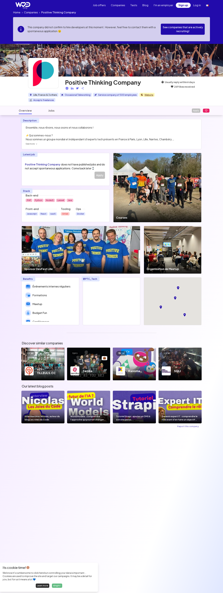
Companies (118, 5)
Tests (133, 5)
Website (148, 94)
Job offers (99, 5)
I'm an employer (163, 5)
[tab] (25, 110)
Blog (145, 5)
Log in (197, 5)
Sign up (183, 5)
